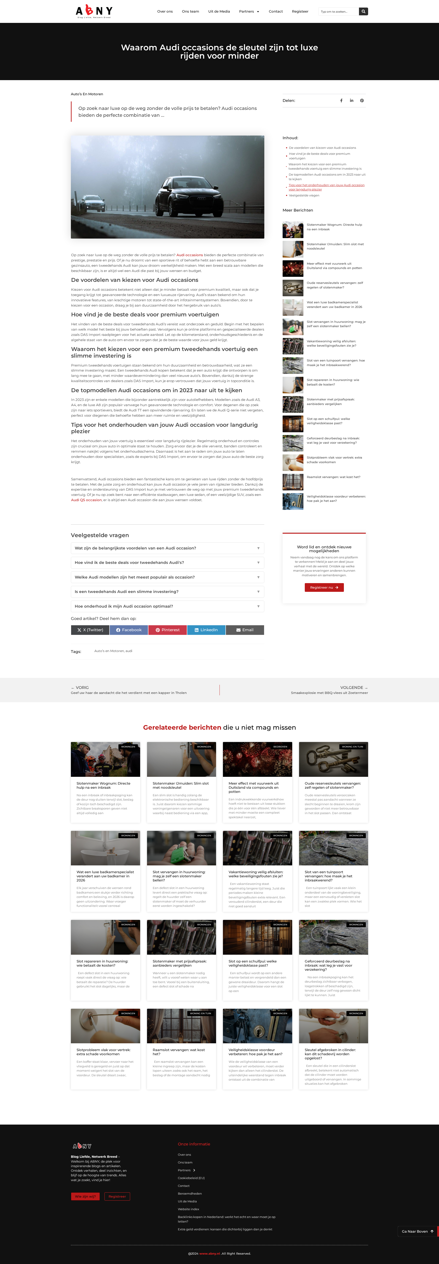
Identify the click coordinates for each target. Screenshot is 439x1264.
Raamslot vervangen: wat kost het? (333, 477)
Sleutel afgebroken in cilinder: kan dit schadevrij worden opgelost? (330, 1054)
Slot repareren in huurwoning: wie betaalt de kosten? (102, 963)
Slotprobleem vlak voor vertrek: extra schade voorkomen (103, 1052)
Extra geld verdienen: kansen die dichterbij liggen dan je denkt (225, 1229)
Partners (246, 11)
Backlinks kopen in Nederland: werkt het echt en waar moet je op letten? (227, 1219)
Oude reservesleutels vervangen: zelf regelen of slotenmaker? (333, 785)
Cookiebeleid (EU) (191, 1178)
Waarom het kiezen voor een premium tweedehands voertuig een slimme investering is (325, 166)
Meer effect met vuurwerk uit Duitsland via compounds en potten (254, 787)
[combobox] (339, 11)
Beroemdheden (190, 1193)
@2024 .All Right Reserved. (219, 1253)
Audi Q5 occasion (86, 500)
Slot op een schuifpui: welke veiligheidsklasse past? (253, 963)
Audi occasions (190, 255)
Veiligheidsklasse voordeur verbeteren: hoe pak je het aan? (256, 1052)
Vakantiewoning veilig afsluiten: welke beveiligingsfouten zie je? (256, 874)
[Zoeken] (363, 11)
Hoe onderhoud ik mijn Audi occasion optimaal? (167, 606)
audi (129, 651)
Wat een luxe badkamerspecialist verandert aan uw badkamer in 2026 (105, 876)
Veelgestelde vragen (304, 195)
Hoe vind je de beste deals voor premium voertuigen (319, 156)
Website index (188, 1209)
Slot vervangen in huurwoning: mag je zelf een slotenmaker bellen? (179, 876)
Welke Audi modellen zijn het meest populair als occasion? (167, 577)
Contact (276, 11)
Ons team (190, 11)
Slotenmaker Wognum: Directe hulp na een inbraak (103, 785)
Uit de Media (219, 11)
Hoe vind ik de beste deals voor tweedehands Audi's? (167, 562)
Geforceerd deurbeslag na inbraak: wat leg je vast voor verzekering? (328, 965)
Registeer (300, 11)
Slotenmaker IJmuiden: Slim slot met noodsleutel (181, 785)
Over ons (165, 11)
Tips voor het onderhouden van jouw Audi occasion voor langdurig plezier (327, 187)
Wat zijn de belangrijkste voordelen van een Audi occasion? (167, 548)
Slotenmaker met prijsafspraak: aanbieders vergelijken (179, 963)
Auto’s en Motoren (87, 94)
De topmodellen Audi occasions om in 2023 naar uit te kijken (327, 177)
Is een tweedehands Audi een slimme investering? (167, 591)
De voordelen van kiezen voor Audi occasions (322, 148)
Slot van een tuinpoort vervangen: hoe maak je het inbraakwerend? (328, 876)
